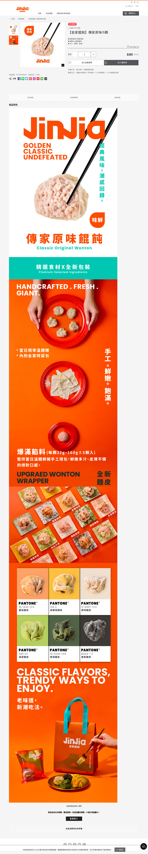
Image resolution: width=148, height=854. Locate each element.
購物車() (132, 13)
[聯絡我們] (79, 844)
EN (138, 2)
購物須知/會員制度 (63, 13)
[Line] (70, 844)
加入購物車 (122, 63)
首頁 (39, 13)
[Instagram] (65, 844)
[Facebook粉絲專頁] (74, 844)
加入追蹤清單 (87, 63)
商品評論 (117, 97)
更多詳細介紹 (134, 47)
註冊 (137, 6)
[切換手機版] (84, 844)
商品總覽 (49, 13)
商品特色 (31, 97)
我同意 (121, 850)
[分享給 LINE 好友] (22, 78)
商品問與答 (74, 97)
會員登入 (130, 6)
